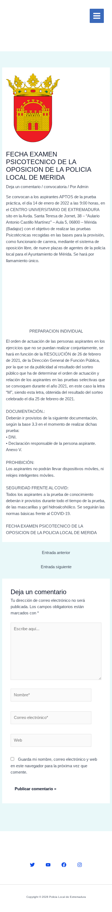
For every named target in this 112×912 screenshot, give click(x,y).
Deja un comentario (23, 187)
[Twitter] (32, 864)
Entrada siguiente (56, 567)
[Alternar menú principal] (97, 16)
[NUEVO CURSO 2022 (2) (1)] (56, 298)
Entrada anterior (56, 552)
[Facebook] (63, 864)
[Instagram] (79, 864)
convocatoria (55, 187)
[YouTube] (48, 864)
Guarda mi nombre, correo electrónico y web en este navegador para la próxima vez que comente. (54, 765)
